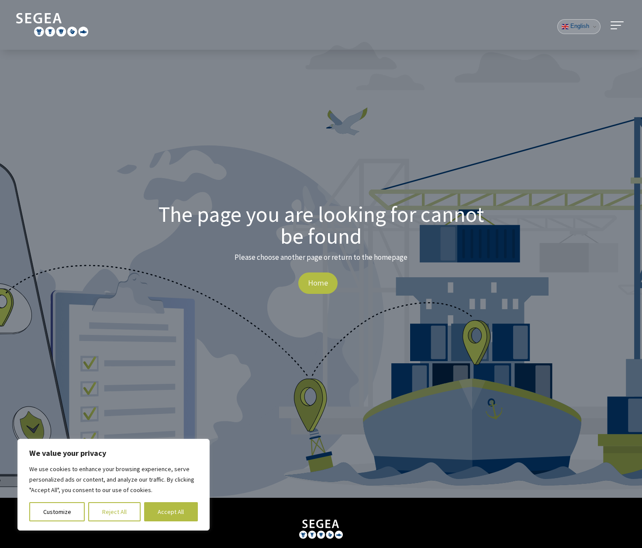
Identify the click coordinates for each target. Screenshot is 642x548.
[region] (113, 485)
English (579, 26)
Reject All (114, 512)
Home (318, 283)
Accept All (171, 512)
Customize (57, 512)
